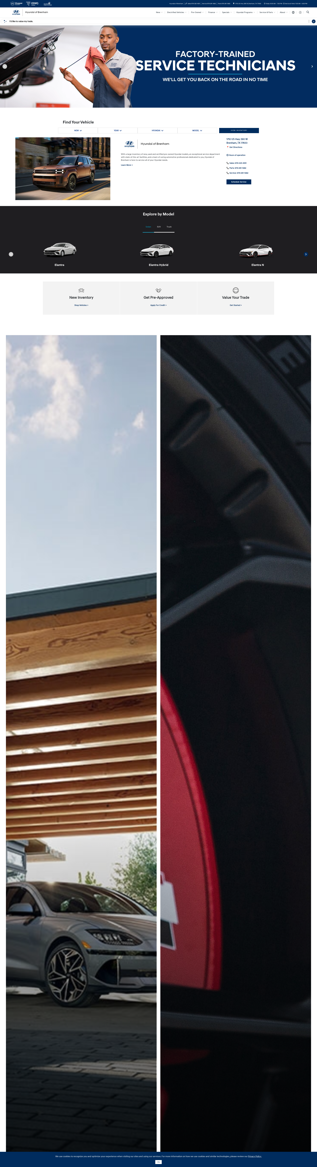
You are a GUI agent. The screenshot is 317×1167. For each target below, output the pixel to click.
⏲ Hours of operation (235, 155)
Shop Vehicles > (81, 305)
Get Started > (236, 305)
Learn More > (127, 165)
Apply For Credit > (158, 305)
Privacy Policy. (255, 1156)
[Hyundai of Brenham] (31, 12)
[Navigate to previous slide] (2, 66)
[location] (233, 4)
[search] (308, 12)
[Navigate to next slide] (315, 66)
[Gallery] (158, 66)
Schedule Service (238, 182)
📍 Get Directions (234, 147)
